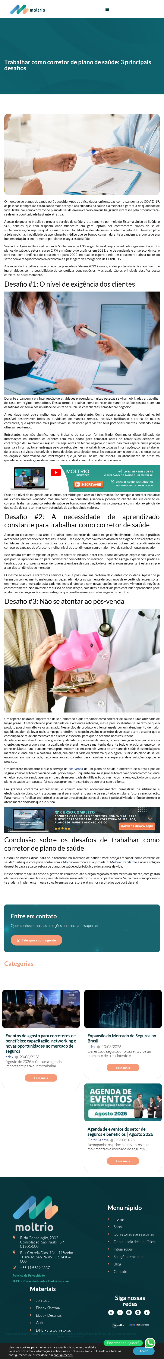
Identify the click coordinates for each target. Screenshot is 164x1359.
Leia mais (41, 1078)
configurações (63, 1355)
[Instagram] (111, 1312)
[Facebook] (138, 1312)
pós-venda (76, 769)
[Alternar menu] (107, 9)
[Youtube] (129, 1312)
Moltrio (68, 862)
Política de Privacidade (29, 1275)
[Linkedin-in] (120, 1312)
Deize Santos (98, 1140)
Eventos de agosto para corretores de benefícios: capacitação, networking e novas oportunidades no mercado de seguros (41, 1043)
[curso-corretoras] (82, 832)
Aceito (143, 1351)
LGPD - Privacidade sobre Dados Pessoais (41, 1281)
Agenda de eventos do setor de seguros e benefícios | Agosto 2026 (120, 1131)
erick (9, 1056)
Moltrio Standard (122, 862)
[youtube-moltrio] (82, 490)
